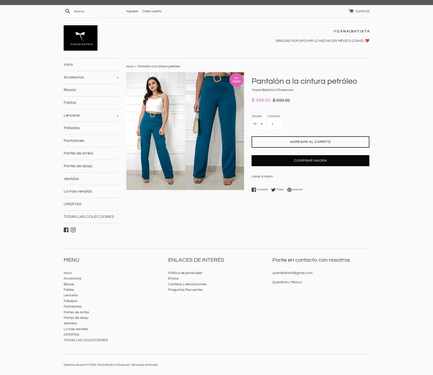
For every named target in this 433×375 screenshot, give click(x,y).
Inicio (68, 64)
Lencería (91, 115)
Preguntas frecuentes (185, 290)
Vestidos (71, 179)
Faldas (70, 103)
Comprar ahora (310, 160)
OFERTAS (72, 204)
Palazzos (72, 128)
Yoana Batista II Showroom (113, 364)
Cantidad (274, 116)
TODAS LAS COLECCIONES (89, 217)
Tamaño (257, 116)
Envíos (173, 278)
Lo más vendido (78, 191)
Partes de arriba (78, 153)
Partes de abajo (78, 166)
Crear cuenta (152, 11)
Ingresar (132, 11)
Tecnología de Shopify (144, 364)
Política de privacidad (185, 273)
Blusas (70, 90)
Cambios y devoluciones (187, 284)
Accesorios (91, 77)
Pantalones (74, 141)
